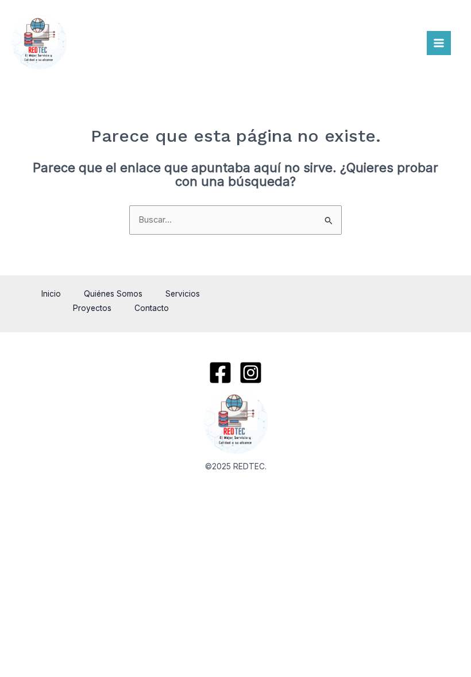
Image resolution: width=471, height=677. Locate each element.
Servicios (182, 293)
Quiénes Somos (113, 293)
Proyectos (92, 308)
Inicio (51, 293)
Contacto (151, 308)
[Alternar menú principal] (439, 43)
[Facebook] (220, 372)
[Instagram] (250, 372)
